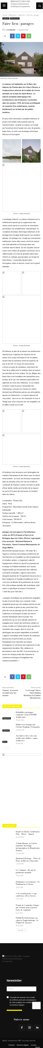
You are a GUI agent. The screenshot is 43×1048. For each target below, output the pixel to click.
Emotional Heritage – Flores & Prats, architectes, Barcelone (28, 859)
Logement (21, 15)
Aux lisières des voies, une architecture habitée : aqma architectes (26, 738)
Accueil (4, 15)
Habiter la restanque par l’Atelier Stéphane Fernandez (27, 725)
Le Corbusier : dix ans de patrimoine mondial (26, 871)
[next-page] (7, 747)
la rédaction (11, 30)
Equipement (6, 718)
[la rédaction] (3, 30)
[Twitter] (17, 36)
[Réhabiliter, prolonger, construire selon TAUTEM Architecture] (8, 715)
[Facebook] (12, 36)
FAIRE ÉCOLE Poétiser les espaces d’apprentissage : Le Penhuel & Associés (27, 920)
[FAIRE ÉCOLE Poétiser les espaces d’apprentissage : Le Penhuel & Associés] (8, 921)
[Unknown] (21, 755)
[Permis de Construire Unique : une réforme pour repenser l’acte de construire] (8, 908)
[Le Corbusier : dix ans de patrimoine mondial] (8, 873)
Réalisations (13, 15)
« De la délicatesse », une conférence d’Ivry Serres (26, 894)
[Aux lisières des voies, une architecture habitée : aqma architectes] (8, 739)
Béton (5, 742)
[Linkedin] (37, 1027)
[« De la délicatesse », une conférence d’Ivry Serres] (8, 896)
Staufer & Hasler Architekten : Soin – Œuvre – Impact (28, 832)
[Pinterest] (23, 36)
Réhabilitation (15, 18)
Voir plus (21, 930)
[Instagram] (29, 1027)
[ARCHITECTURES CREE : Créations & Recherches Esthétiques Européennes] (21, 958)
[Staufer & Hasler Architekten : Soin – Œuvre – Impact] (8, 835)
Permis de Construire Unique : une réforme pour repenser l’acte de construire (28, 907)
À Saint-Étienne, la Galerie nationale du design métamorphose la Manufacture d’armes (28, 847)
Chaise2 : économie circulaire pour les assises (10, 693)
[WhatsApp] (28, 36)
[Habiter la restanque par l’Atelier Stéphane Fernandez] (8, 728)
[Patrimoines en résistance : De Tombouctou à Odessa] (8, 885)
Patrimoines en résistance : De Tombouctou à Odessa (28, 883)
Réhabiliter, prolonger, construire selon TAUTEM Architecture (26, 714)
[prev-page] (3, 747)
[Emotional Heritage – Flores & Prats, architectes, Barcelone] (8, 861)
